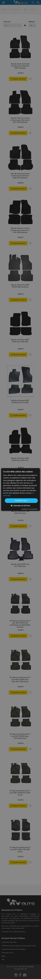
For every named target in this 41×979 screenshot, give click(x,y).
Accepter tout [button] (21, 501)
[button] (20, 505)
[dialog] (20, 489)
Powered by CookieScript (29, 509)
